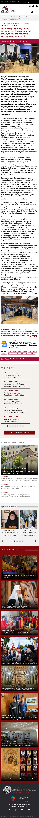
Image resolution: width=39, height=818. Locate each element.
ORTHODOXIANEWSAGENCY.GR (23, 333)
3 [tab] (12, 426)
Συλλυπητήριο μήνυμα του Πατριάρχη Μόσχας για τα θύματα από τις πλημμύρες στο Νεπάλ (17, 606)
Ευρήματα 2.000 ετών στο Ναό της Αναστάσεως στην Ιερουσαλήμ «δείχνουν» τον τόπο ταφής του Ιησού (18, 688)
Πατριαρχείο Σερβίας (8, 630)
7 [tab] (23, 426)
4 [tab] (15, 426)
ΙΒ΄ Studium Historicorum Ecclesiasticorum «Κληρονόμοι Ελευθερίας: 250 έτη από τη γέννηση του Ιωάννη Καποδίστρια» (18, 744)
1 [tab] (7, 426)
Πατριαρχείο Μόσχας (8, 604)
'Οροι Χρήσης (30, 816)
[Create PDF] (26, 41)
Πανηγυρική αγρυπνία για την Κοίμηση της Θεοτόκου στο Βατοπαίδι (20, 576)
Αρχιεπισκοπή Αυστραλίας (9, 659)
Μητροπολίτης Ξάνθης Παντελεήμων (21, 354)
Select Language (24, 2)
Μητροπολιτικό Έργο (11, 16)
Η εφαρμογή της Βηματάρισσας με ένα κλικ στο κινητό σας (19, 778)
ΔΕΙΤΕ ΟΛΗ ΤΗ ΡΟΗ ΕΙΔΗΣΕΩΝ (20, 432)
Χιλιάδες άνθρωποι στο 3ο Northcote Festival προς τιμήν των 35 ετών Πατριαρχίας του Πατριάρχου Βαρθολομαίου (19, 662)
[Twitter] (33, 6)
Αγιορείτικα (7, 573)
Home (3, 16)
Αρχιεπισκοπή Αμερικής (8, 715)
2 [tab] (10, 426)
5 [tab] (18, 426)
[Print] (20, 41)
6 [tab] (20, 426)
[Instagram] (29, 6)
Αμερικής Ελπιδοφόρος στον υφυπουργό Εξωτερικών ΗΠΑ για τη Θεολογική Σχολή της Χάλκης (19, 718)
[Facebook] (26, 6)
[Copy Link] (16, 41)
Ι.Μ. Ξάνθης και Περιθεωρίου (26, 16)
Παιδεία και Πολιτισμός (9, 686)
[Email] (23, 41)
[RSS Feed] (37, 6)
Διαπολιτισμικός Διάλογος (17, 352)
